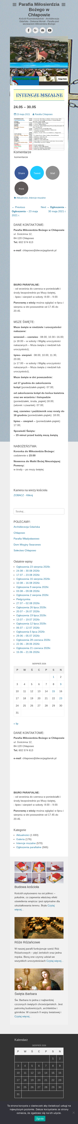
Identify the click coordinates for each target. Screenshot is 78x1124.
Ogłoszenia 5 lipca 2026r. (30, 631)
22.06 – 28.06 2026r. (28, 643)
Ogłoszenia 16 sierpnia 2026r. (33, 578)
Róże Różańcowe (27, 942)
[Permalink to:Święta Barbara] (39, 979)
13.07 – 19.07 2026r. (28, 619)
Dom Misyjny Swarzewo (27, 544)
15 (53, 691)
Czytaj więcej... (54, 960)
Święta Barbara (26, 994)
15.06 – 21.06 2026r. (28, 652)
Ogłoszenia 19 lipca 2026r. (31, 615)
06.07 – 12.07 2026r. (28, 627)
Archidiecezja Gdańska (27, 526)
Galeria (20, 839)
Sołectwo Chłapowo (25, 550)
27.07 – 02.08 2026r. (28, 603)
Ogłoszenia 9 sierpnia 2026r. (32, 587)
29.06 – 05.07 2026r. (28, 635)
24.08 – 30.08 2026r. (28, 570)
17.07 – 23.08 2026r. (28, 574)
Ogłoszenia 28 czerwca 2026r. (33, 639)
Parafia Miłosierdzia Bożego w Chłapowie (39, 9)
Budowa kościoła (27, 887)
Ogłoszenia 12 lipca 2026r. (31, 623)
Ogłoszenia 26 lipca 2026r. (31, 607)
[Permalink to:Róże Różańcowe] (39, 928)
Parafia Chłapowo (44, 114)
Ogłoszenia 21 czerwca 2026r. (33, 648)
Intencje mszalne (37, 198)
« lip (16, 723)
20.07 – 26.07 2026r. (28, 611)
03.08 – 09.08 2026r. (28, 591)
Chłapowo (19, 532)
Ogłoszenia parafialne (28, 847)
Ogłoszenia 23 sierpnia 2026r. (33, 566)
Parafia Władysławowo (26, 538)
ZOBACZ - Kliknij (23, 495)
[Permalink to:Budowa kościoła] (39, 872)
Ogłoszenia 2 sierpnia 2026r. (32, 595)
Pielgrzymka (23, 599)
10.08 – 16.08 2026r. (28, 582)
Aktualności (22, 198)
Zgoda (40, 1118)
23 (60, 698)
